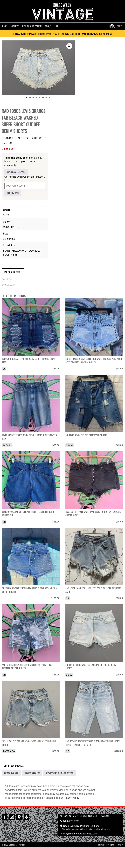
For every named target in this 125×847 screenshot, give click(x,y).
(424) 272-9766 (70, 821)
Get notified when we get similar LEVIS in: (24, 178)
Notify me (13, 192)
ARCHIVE (14, 26)
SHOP (4, 26)
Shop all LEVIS (16, 172)
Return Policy (71, 798)
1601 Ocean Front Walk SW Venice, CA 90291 (86, 816)
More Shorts (13, 271)
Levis (9, 279)
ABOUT (48, 26)
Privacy (120, 844)
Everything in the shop (60, 772)
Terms (112, 844)
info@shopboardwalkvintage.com (79, 833)
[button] (69, 46)
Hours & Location (32, 26)
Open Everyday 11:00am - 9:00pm (86, 827)
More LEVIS (11, 772)
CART (119, 26)
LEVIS (6, 215)
